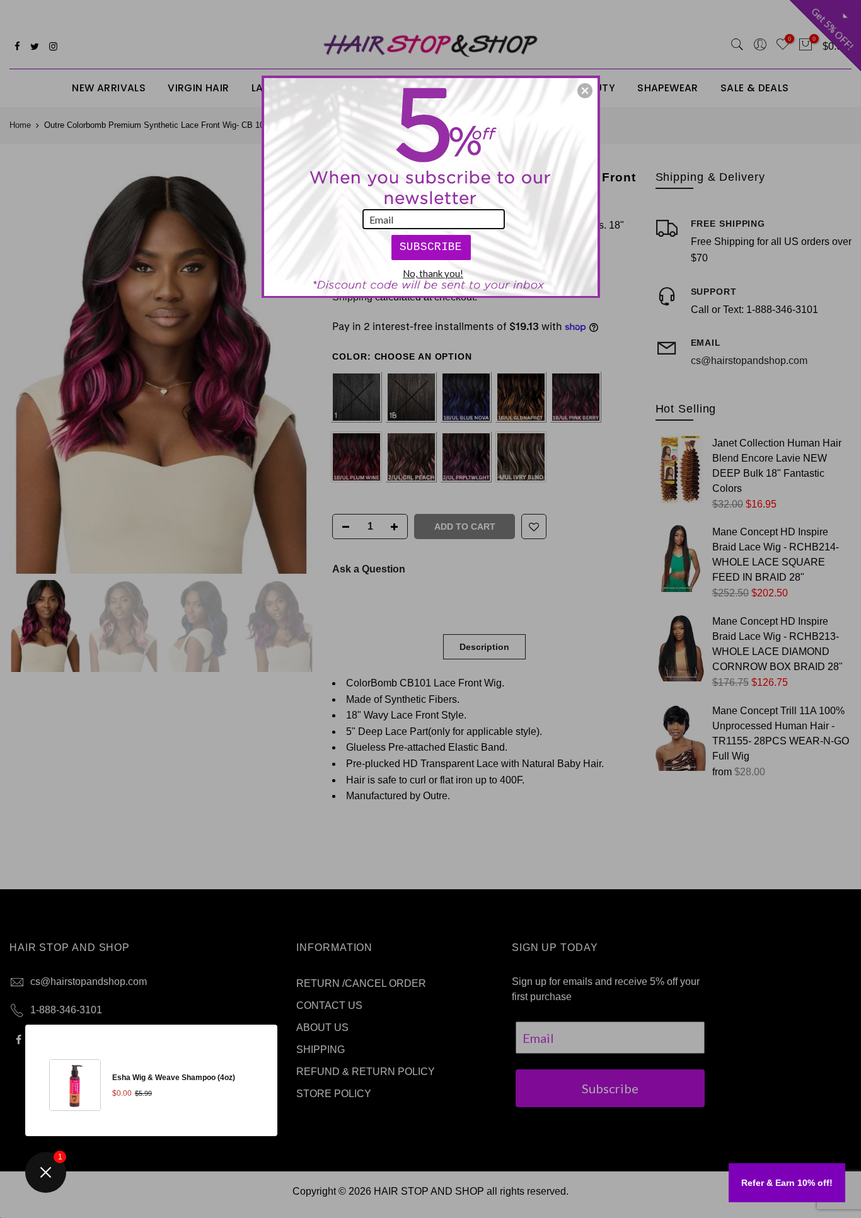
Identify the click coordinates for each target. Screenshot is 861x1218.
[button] (584, 90)
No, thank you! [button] (433, 273)
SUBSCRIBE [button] (431, 247)
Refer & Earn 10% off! (787, 1183)
